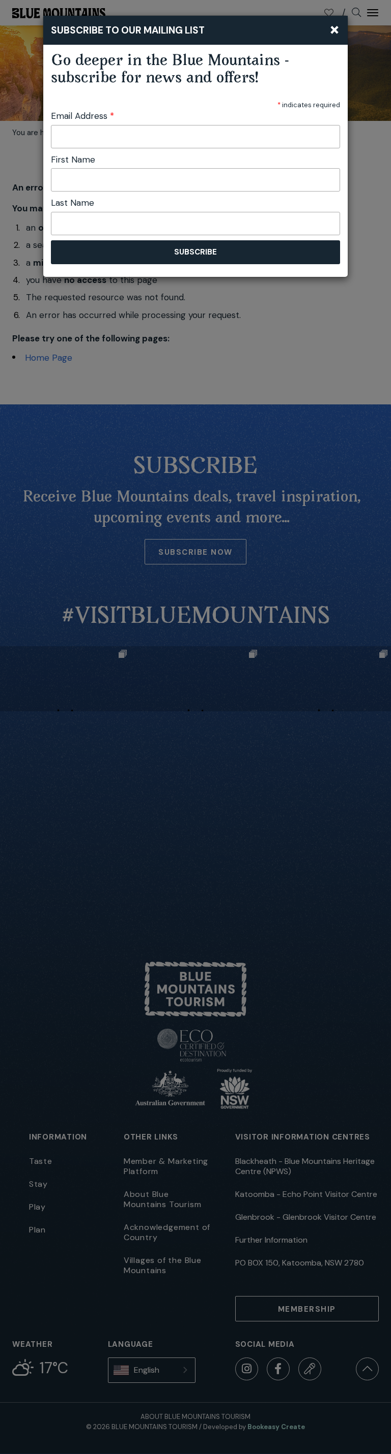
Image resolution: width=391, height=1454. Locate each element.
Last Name (72, 202)
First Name (73, 159)
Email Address (82, 115)
